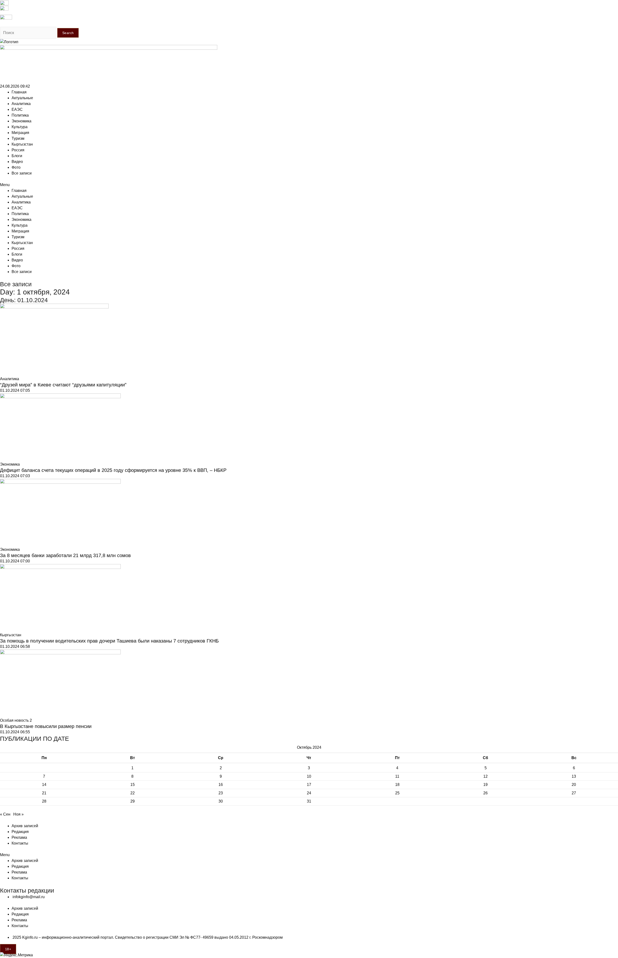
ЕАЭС (17, 109)
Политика (20, 115)
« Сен (5, 814)
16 (220, 785)
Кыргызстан (22, 144)
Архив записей (25, 826)
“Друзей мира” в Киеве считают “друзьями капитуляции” (63, 384)
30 (220, 801)
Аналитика (21, 104)
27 (574, 793)
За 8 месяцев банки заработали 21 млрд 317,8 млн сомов (65, 555)
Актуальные (22, 98)
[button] (309, 185)
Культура (20, 127)
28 (44, 801)
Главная (19, 92)
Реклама (19, 837)
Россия (18, 150)
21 (44, 793)
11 (397, 776)
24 (309, 793)
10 (309, 776)
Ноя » (18, 814)
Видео (17, 162)
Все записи (22, 173)
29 (132, 801)
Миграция (20, 133)
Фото (16, 167)
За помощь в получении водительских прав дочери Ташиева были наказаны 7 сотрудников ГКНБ (109, 640)
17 (309, 785)
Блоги (17, 156)
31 (309, 801)
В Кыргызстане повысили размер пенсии (45, 726)
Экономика (21, 121)
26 (485, 793)
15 (132, 785)
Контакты (20, 843)
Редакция (20, 832)
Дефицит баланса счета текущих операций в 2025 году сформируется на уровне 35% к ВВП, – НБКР (113, 470)
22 (132, 793)
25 (397, 793)
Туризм (18, 138)
